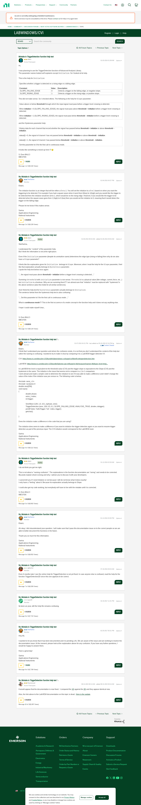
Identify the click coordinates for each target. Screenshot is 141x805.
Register (108, 33)
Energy (38, 762)
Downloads (110, 746)
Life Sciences (41, 772)
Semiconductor (42, 776)
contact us (56, 18)
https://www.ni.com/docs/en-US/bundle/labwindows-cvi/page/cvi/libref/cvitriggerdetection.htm (58, 359)
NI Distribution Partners (68, 746)
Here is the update (83, 694)
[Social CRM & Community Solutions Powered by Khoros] (119, 721)
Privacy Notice (69, 797)
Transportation (42, 781)
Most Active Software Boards (52, 27)
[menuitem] (18, 5)
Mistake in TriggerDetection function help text (36, 56)
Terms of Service (65, 759)
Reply (118, 162)
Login (117, 33)
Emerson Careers (90, 755)
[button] (21, 162)
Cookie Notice (37, 800)
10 (25, 704)
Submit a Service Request (116, 764)
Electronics (40, 758)
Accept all (102, 797)
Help (124, 33)
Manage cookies (86, 797)
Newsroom (87, 759)
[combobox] (73, 41)
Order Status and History (69, 750)
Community (18, 27)
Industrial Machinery (44, 767)
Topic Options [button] (22, 48)
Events (85, 769)
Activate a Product (113, 759)
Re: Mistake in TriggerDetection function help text (38, 176)
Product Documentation (116, 750)
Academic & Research (45, 746)
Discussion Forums (31, 27)
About (85, 750)
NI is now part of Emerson (93, 746)
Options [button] (118, 60)
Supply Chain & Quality (92, 764)
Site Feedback (112, 769)
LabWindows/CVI (72, 27)
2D (85, 689)
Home (10, 27)
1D (73, 689)
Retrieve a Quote (66, 755)
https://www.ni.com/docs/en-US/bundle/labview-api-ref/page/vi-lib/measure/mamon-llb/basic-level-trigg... (67, 364)
